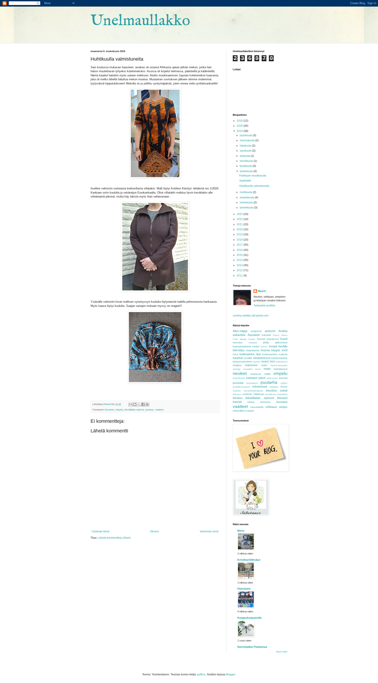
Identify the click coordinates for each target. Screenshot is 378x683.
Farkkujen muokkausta (252, 175)
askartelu (239, 335)
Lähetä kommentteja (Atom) (114, 537)
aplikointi (270, 331)
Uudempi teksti (100, 531)
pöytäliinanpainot (241, 387)
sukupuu (237, 394)
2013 (240, 265)
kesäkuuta (246, 166)
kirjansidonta (252, 350)
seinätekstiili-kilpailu (253, 391)
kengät (273, 346)
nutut (267, 374)
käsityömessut (261, 358)
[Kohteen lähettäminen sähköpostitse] (130, 404)
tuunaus (149, 409)
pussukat (238, 382)
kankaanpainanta (242, 346)
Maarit (262, 291)
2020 (240, 229)
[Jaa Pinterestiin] (147, 404)
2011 (240, 275)
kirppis (275, 350)
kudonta (283, 354)
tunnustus (265, 402)
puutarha (269, 382)
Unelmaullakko (140, 21)
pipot (262, 377)
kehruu (264, 346)
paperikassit (239, 378)
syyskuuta (246, 150)
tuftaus (251, 402)
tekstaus (238, 398)
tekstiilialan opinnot (134, 409)
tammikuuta (247, 207)
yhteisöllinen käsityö (243, 410)
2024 (240, 131)
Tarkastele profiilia (264, 305)
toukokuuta (247, 171)
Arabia (282, 331)
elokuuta (245, 155)
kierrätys (239, 350)
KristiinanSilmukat (248, 559)
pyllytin (284, 383)
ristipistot (274, 387)
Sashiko (237, 391)
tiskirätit (237, 402)
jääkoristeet (281, 342)
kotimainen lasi (250, 354)
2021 (240, 224)
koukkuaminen (270, 354)
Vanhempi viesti (209, 531)
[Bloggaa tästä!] (135, 404)
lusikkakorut (281, 361)
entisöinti (266, 335)
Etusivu (154, 531)
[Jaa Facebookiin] (143, 404)
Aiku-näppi (240, 331)
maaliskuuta (247, 197)
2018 (240, 239)
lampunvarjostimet (242, 361)
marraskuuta (247, 140)
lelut (272, 361)
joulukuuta (246, 135)
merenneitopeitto (278, 365)
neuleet (240, 373)
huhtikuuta (246, 192)
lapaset (257, 361)
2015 (240, 255)
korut (235, 354)
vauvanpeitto (257, 407)
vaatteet (159, 409)
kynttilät (248, 358)
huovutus (238, 342)
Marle (240, 530)
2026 (240, 120)
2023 (240, 214)
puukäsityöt (252, 383)
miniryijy (236, 369)
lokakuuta (246, 145)
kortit (284, 350)
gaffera (201, 674)
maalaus (237, 365)
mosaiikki (247, 369)
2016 (240, 250)
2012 (240, 270)
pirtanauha (272, 378)
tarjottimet (282, 394)
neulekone (255, 374)
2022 (240, 219)
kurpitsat (238, 358)
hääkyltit (253, 342)
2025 (240, 125)
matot (264, 365)
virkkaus (271, 407)
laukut (265, 361)
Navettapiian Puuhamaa (252, 646)
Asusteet (109, 409)
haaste (251, 339)
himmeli (261, 339)
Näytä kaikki (281, 652)
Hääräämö (243, 588)
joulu (266, 342)
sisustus (271, 390)
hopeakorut (272, 339)
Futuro (276, 335)
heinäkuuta (247, 160)
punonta (283, 378)
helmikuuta (247, 202)
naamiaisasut (280, 369)
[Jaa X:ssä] (139, 404)
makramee (251, 365)
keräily (282, 346)
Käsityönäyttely (279, 358)
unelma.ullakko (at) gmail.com (250, 315)
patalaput (251, 377)
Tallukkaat (258, 394)
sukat (283, 390)
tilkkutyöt (282, 398)
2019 (240, 234)
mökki (267, 368)
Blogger (230, 674)
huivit (283, 339)
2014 (240, 260)
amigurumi (256, 331)
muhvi (258, 369)
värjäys (283, 407)
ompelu (119, 409)
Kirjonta (265, 350)
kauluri (255, 346)
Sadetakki (245, 180)
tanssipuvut (270, 394)
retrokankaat (259, 386)
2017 (240, 244)
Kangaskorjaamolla (249, 617)
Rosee (283, 386)
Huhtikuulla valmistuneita (254, 185)
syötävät (247, 394)
